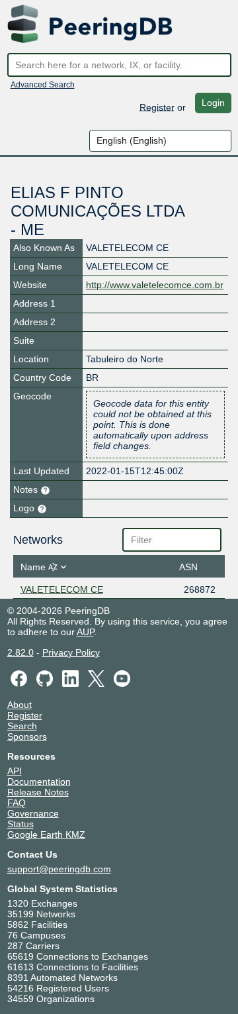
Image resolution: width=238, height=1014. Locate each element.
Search (22, 726)
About (19, 704)
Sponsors (27, 736)
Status (20, 824)
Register (157, 106)
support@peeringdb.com (59, 869)
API (14, 771)
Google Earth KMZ (46, 834)
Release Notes (38, 792)
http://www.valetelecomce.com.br (154, 284)
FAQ (16, 802)
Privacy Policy (71, 652)
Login (213, 102)
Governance (33, 813)
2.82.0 (20, 652)
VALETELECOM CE (61, 589)
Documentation (39, 781)
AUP (85, 632)
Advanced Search (43, 84)
